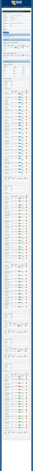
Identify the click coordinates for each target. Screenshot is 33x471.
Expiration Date (12, 45)
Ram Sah (22, 156)
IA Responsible (19, 45)
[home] (28, 7)
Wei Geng (23, 198)
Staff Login (25, 6)
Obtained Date (8, 45)
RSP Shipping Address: (7, 36)
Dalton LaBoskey (23, 237)
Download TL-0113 (5, 32)
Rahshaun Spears (19, 48)
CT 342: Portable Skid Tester (5, 49)
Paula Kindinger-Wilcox (22, 94)
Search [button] (8, 6)
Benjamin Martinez (22, 387)
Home (4, 6)
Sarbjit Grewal (22, 205)
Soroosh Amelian (22, 107)
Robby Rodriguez (22, 97)
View (24, 68)
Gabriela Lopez (23, 208)
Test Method (5, 45)
